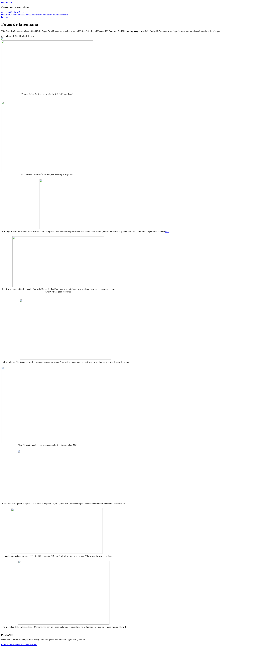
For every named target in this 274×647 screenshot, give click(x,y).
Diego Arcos (7, 2)
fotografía (57, 14)
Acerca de (5, 12)
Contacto (14, 12)
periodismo (48, 14)
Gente (27, 14)
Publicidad (6, 644)
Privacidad (24, 644)
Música (64, 14)
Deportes (5, 14)
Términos (15, 644)
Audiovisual (19, 14)
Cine (11, 14)
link (167, 231)
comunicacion (36, 14)
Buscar (21, 12)
